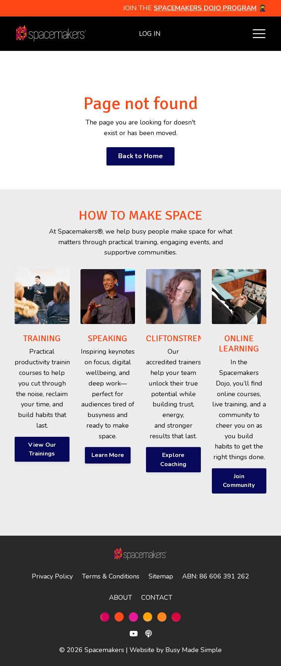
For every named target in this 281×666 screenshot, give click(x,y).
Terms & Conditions (110, 576)
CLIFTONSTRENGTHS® (188, 338)
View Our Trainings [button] (42, 449)
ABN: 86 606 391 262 (215, 576)
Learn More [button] (107, 455)
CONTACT (156, 597)
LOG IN (150, 33)
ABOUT (120, 597)
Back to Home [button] (140, 156)
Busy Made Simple (193, 649)
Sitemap (161, 576)
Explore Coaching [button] (173, 459)
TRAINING (42, 338)
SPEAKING (107, 338)
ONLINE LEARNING (239, 343)
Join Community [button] (239, 480)
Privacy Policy (52, 576)
